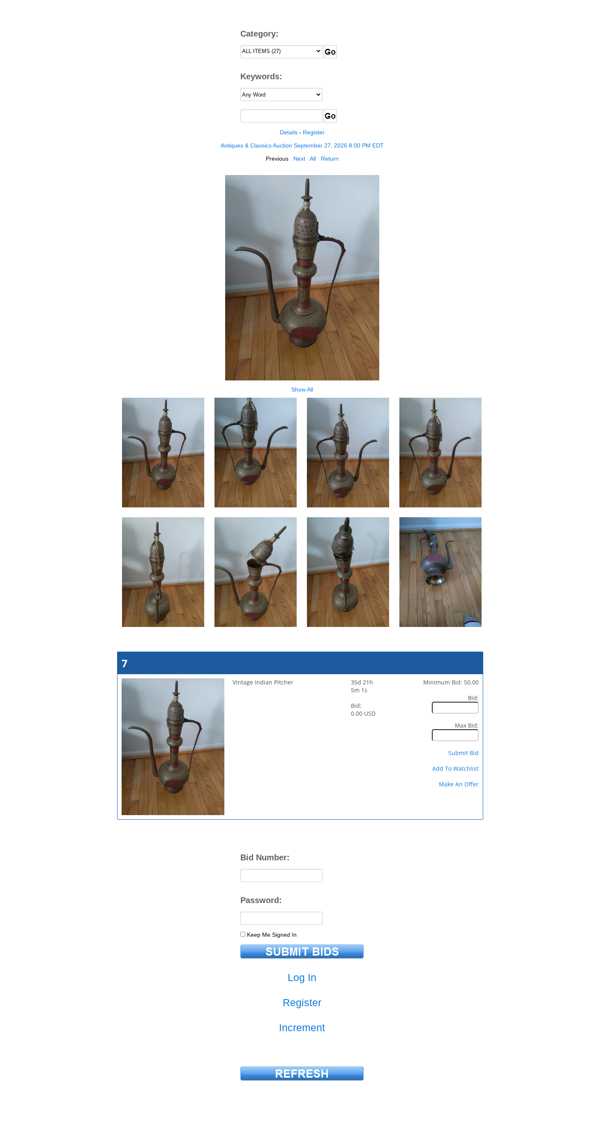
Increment (302, 1027)
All (313, 158)
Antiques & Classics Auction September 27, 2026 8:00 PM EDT (302, 145)
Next (299, 158)
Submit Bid (463, 753)
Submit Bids (302, 951)
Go (330, 51)
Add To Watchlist (455, 768)
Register (314, 132)
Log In (302, 977)
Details (288, 132)
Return (330, 158)
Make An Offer (459, 784)
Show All (302, 389)
